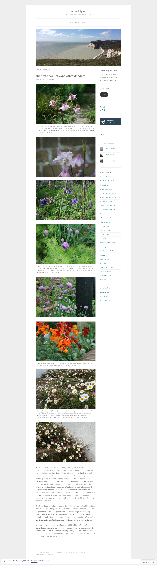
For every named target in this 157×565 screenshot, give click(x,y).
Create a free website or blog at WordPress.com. (53, 552)
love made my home (106, 267)
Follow (104, 94)
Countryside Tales (106, 189)
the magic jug (104, 292)
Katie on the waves (106, 177)
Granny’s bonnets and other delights (60, 76)
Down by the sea (105, 276)
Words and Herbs (105, 226)
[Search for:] (109, 134)
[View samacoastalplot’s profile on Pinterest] (104, 110)
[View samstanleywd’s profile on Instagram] (102, 110)
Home (72, 22)
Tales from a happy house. (108, 284)
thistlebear (103, 280)
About (77, 22)
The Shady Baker (105, 271)
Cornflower (103, 263)
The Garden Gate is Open (108, 181)
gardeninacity (104, 259)
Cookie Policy (34, 562)
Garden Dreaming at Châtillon (110, 197)
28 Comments (51, 79)
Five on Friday (110, 161)
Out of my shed (105, 234)
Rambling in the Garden (108, 242)
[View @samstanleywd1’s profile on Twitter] (100, 110)
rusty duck (103, 296)
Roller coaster (110, 148)
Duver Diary (104, 214)
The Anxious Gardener (107, 210)
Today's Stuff (104, 185)
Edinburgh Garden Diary (108, 193)
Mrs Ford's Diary (105, 300)
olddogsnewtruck (105, 222)
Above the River (105, 288)
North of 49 (103, 255)
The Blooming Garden (107, 251)
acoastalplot (78, 11)
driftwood (103, 238)
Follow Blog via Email (109, 70)
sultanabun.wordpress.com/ (109, 218)
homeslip (103, 247)
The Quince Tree (105, 230)
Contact (84, 22)
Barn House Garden (106, 201)
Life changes (109, 154)
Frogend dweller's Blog (107, 205)
